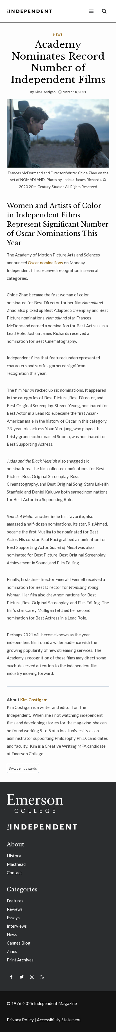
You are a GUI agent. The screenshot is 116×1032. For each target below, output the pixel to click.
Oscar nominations (45, 262)
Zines (12, 951)
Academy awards (23, 768)
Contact (14, 872)
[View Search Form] (104, 11)
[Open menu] (91, 11)
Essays (13, 917)
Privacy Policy (20, 1019)
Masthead (16, 864)
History (14, 855)
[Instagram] (32, 976)
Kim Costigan (45, 92)
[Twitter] (21, 976)
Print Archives (20, 959)
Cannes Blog (18, 942)
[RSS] (42, 976)
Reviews (15, 909)
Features (15, 900)
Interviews (17, 926)
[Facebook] (11, 976)
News (58, 34)
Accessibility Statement (59, 1019)
